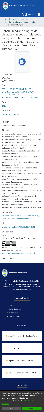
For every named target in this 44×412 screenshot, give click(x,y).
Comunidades (14, 316)
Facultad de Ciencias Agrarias (20, 19)
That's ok (31, 408)
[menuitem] (26, 14)
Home (4, 19)
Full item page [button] (10, 258)
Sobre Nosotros (15, 309)
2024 (4, 106)
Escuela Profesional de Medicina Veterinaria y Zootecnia (16, 22)
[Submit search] (22, 14)
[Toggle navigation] (39, 14)
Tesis (33, 22)
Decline (11, 408)
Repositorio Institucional (21, 5)
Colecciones (13, 313)
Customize (5, 404)
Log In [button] (30, 14)
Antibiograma (28, 216)
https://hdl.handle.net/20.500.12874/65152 (18, 227)
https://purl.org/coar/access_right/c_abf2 (18, 253)
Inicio (11, 305)
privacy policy (28, 400)
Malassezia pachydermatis (12, 216)
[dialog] (22, 401)
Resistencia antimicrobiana (18, 218)
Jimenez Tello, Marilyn (10, 114)
